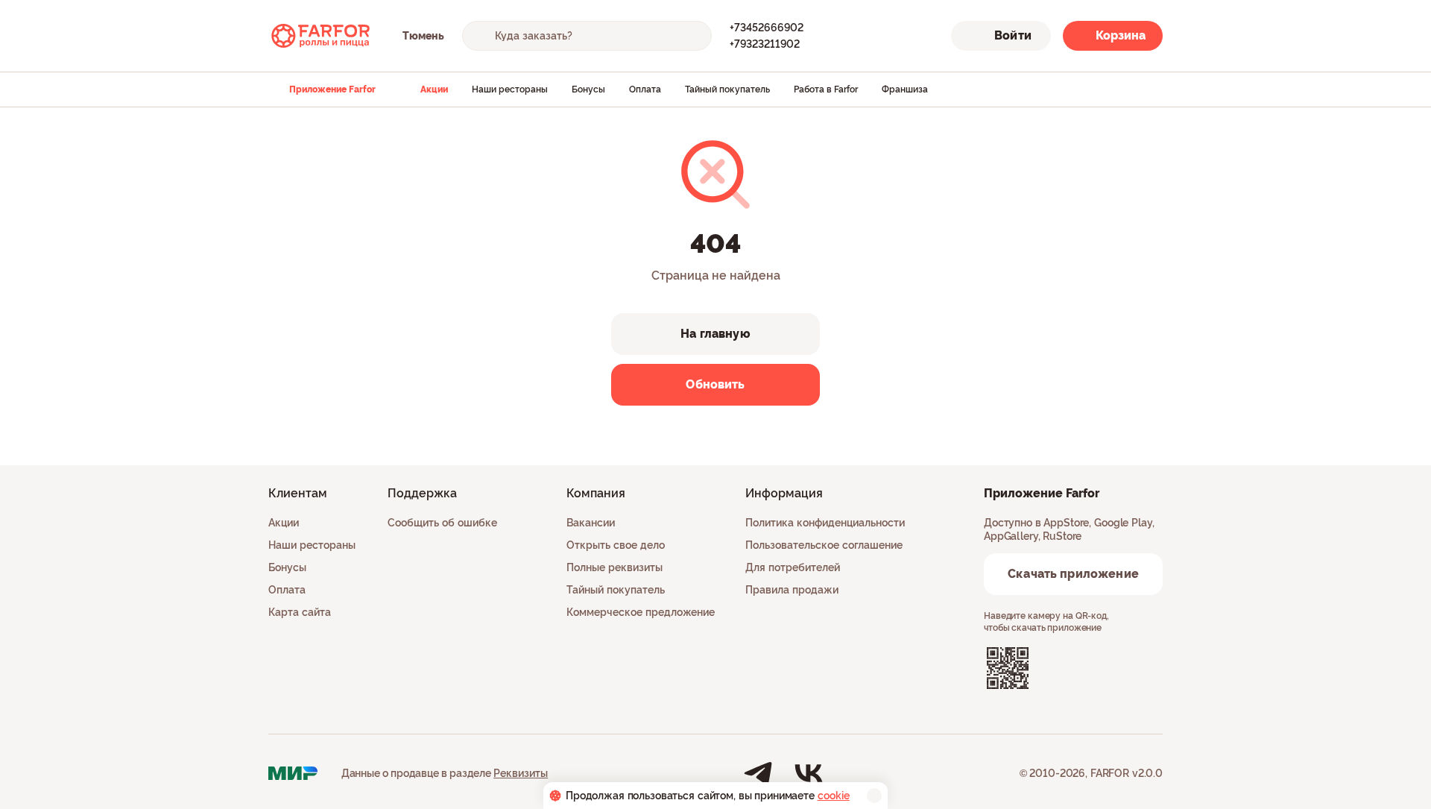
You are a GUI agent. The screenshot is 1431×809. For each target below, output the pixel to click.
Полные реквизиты (614, 567)
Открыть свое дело (615, 545)
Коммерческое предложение (640, 612)
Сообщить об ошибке (442, 523)
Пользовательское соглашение (824, 545)
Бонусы (588, 89)
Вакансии (590, 523)
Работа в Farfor (826, 89)
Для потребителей (792, 567)
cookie (834, 796)
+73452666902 (766, 28)
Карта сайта (299, 612)
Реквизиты (520, 773)
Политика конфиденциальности (825, 523)
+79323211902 (765, 44)
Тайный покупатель (727, 89)
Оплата (645, 89)
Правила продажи (791, 590)
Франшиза (905, 89)
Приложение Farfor (332, 89)
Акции (434, 89)
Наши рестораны (510, 89)
